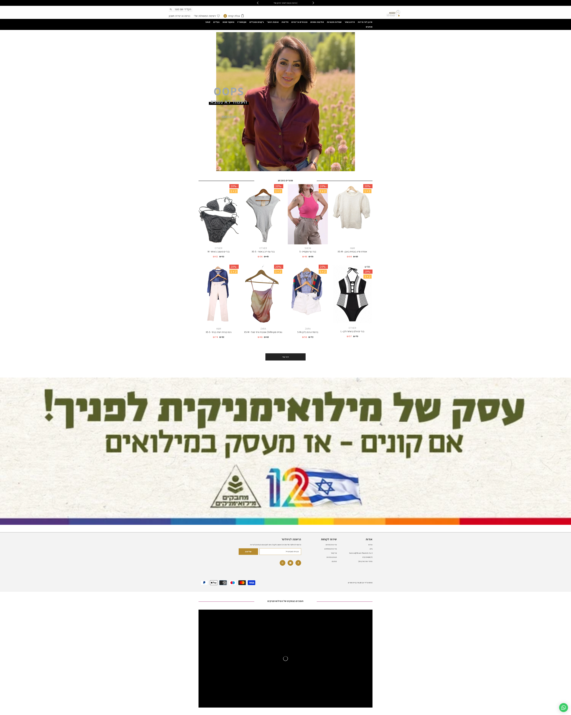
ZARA (308, 328)
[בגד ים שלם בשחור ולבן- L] (352, 294)
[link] (282, 563)
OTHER (263, 248)
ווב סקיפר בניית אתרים (356, 582)
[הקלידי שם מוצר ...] (181, 9)
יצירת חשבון (175, 16)
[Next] (313, 3)
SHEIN (308, 248)
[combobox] (183, 9)
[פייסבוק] (298, 563)
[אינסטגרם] (290, 563)
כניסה (187, 16)
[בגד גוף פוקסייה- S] (308, 214)
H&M (352, 248)
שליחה (248, 551)
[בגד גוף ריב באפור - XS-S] (263, 214)
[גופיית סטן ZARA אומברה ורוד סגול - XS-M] (263, 295)
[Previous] (257, 3)
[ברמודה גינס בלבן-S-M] (308, 295)
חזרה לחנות (229, 116)
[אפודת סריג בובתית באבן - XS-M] (352, 214)
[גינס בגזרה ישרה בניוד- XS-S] (219, 295)
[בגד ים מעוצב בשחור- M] (219, 214)
